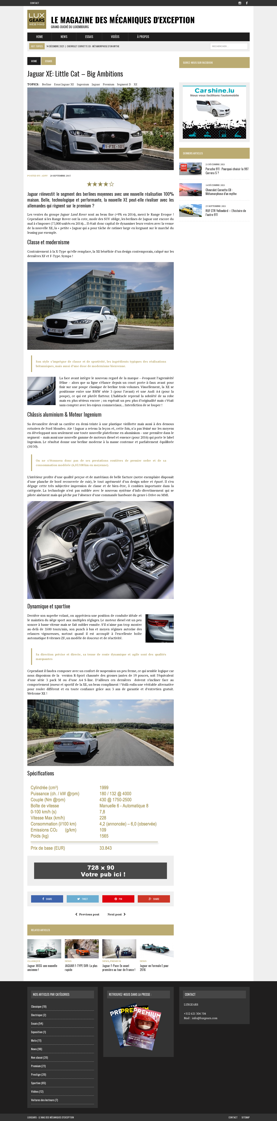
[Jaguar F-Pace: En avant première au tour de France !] (119, 956)
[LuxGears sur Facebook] (247, 2)
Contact (34, 3)
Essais (89, 36)
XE (135, 84)
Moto (34, 1040)
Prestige (36, 1074)
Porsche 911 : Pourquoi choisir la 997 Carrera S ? (227, 171)
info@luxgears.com (204, 1018)
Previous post (89, 914)
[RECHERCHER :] (229, 45)
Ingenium (83, 84)
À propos (143, 36)
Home (39, 36)
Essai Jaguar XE (64, 84)
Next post (115, 914)
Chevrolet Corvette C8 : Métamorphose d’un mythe (221, 192)
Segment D (124, 84)
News (64, 36)
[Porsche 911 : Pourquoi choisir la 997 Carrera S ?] (190, 173)
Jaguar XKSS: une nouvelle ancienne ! (42, 967)
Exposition (36, 1032)
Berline (46, 84)
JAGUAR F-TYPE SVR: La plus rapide (81, 967)
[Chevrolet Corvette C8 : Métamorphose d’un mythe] (190, 193)
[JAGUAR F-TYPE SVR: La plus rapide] (82, 956)
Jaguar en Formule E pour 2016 (154, 967)
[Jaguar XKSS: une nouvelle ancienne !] (44, 956)
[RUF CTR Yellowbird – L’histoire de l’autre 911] (190, 214)
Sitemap (246, 1117)
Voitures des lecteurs (42, 1100)
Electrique (36, 1015)
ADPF (44, 175)
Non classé (37, 1057)
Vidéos (115, 36)
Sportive (36, 1083)
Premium (108, 84)
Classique (33, 961)
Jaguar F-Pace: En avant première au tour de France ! (118, 967)
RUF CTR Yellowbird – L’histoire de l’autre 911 (226, 212)
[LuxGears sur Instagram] (240, 2)
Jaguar (96, 84)
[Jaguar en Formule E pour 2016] (157, 956)
